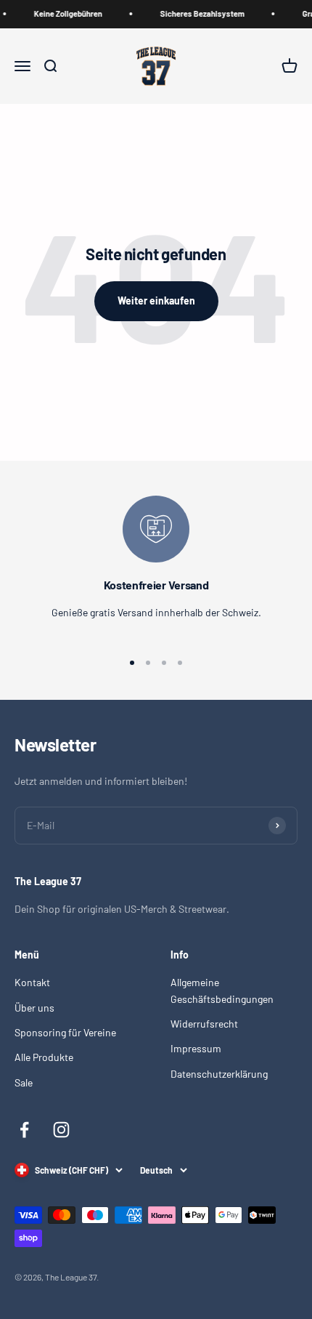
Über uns (34, 1007)
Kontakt (32, 982)
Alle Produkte (44, 1057)
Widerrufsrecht (204, 1023)
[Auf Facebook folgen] (24, 1129)
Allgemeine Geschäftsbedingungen (222, 990)
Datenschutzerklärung (219, 1074)
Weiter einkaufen (156, 300)
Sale (24, 1082)
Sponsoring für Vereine (65, 1032)
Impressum (196, 1048)
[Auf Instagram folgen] (61, 1129)
